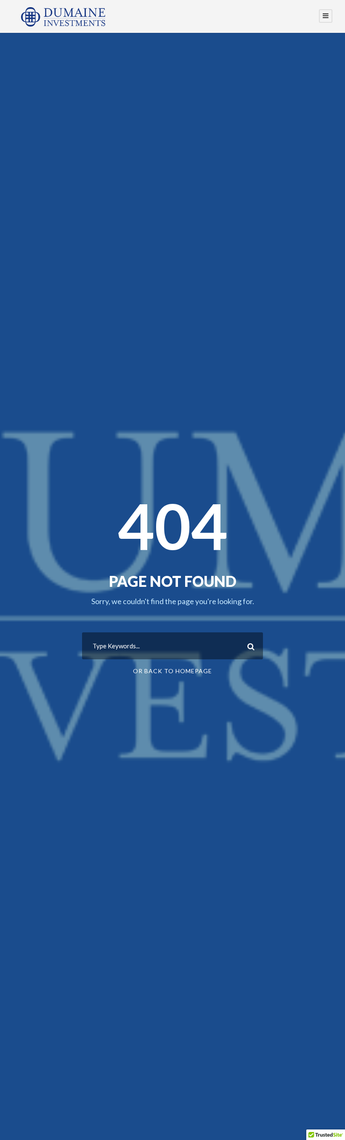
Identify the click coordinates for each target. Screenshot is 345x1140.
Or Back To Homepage (172, 670)
